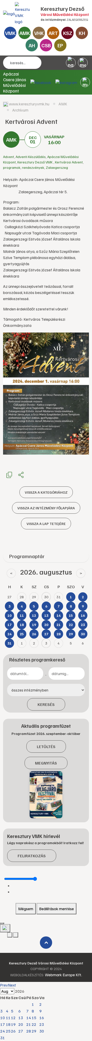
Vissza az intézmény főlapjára (46, 508)
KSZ (67, 33)
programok (11, 167)
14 (28, 1017)
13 (20, 1017)
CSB (46, 45)
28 (28, 1031)
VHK (39, 33)
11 (8, 1017)
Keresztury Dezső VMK (35, 162)
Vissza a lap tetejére (46, 523)
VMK (10, 33)
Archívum (20, 110)
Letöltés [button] (46, 746)
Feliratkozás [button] (32, 855)
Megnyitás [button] (46, 763)
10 (2, 1017)
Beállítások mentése (56, 908)
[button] (85, 82)
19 (13, 1024)
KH (82, 33)
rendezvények (33, 167)
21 (28, 1024)
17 (2, 1024)
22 (34, 1024)
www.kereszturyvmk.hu (29, 103)
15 (34, 1017)
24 (2, 1031)
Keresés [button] (46, 704)
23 (41, 1024)
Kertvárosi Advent (69, 162)
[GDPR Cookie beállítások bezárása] (2, 923)
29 (34, 1031)
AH (32, 45)
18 (8, 1024)
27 (20, 1031)
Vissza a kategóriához (46, 492)
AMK (24, 33)
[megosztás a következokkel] (21, 474)
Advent (8, 156)
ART (53, 33)
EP (60, 45)
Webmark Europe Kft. (63, 974)
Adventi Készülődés (31, 156)
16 (41, 1017)
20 (20, 1024)
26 (13, 1031)
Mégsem (25, 908)
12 (13, 1017)
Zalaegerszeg (57, 167)
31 (2, 1037)
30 (41, 1031)
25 (8, 1031)
